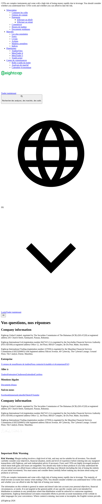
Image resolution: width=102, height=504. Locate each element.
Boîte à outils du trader (21, 63)
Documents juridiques (21, 29)
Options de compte (19, 15)
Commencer (17, 24)
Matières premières (19, 43)
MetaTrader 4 (17, 53)
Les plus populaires (20, 34)
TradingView (17, 51)
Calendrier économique (21, 67)
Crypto (15, 39)
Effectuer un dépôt (25, 20)
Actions (15, 41)
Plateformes (11, 48)
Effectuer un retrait (25, 22)
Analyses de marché (20, 65)
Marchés (10, 32)
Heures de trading (19, 27)
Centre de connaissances (16, 60)
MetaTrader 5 (17, 55)
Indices (15, 46)
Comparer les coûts (20, 12)
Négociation (11, 10)
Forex (14, 36)
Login (3, 312)
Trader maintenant (8, 93)
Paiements (16, 17)
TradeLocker (17, 58)
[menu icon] (3, 315)
